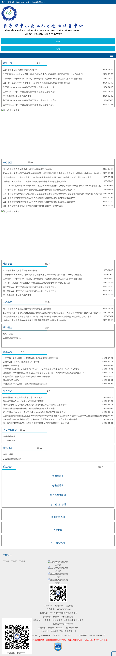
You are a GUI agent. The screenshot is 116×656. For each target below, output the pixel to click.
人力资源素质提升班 (12, 337)
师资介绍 (60, 517)
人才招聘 (58, 530)
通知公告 (59, 605)
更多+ (39, 62)
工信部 (6, 561)
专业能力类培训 (58, 504)
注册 (58, 48)
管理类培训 (58, 476)
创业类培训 (58, 485)
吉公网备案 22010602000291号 (91, 635)
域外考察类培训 (58, 494)
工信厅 (14, 561)
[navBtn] (111, 55)
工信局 (22, 561)
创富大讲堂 (8, 333)
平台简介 (48, 605)
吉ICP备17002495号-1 (62, 635)
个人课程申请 (9, 440)
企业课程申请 (9, 436)
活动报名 (70, 605)
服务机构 (60, 542)
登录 (58, 41)
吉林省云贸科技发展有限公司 (64, 631)
